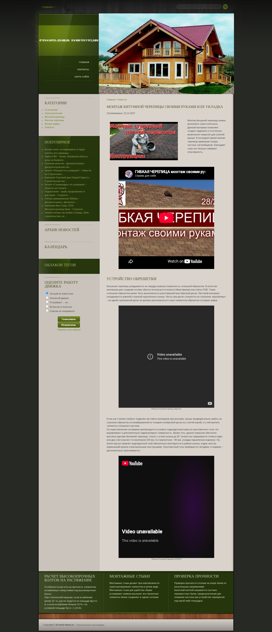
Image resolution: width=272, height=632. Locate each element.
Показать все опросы (69, 329)
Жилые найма (52, 124)
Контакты (83, 69)
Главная (47, 7)
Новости (49, 127)
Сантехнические (53, 113)
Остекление (51, 110)
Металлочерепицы (55, 117)
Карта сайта (82, 77)
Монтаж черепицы (54, 120)
